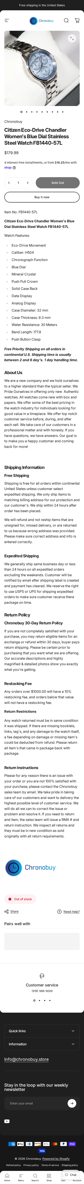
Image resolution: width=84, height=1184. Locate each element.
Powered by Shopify (56, 1158)
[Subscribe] (72, 1103)
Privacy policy (31, 1165)
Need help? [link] (72, 911)
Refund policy (13, 1165)
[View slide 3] (44, 1000)
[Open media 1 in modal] (72, 38)
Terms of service (50, 1165)
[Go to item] (21, 112)
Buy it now (42, 197)
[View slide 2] (39, 1000)
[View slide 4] (49, 1000)
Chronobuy (13, 121)
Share (14, 911)
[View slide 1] (34, 1000)
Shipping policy (70, 1165)
